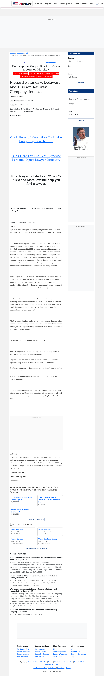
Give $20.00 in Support (44, 76)
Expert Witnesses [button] (81, 4)
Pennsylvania (64, 662)
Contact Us (75, 652)
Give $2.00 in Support (36, 73)
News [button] (55, 4)
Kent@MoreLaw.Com (50, 62)
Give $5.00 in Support (52, 73)
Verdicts (20, 53)
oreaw (25, 4)
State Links (57, 656)
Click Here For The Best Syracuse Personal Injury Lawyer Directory (36, 158)
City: (69, 66)
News (55, 649)
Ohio (71, 662)
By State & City (23, 649)
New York (43, 662)
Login (100, 4)
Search (81, 82)
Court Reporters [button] (65, 4)
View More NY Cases (36, 519)
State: (70, 74)
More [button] (92, 4)
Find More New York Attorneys (36, 548)
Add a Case (39, 656)
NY (27, 53)
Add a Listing (22, 656)
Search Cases (40, 649)
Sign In (74, 656)
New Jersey (55, 664)
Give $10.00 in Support (28, 76)
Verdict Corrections (40, 668)
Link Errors (52, 668)
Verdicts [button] (38, 4)
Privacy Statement (78, 654)
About (73, 649)
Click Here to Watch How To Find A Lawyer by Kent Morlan (36, 139)
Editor (68, 668)
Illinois (56, 662)
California (31, 662)
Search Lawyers (23, 652)
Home (12, 53)
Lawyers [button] (47, 4)
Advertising (61, 668)
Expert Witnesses (60, 654)
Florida (50, 662)
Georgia (76, 662)
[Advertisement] (52, 35)
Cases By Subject (42, 654)
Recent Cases (40, 652)
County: (71, 104)
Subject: (71, 58)
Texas (37, 662)
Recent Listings (23, 654)
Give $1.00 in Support (21, 73)
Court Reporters (59, 652)
